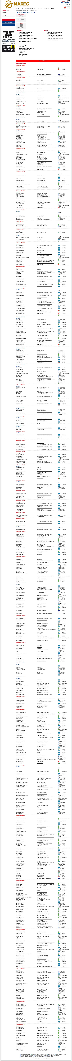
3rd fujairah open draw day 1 (26, 32)
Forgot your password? (9, 22)
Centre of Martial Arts (42, 158)
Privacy (53, 8)
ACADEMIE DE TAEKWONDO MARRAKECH (45, 701)
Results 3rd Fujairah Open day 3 (55, 38)
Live (22, 8)
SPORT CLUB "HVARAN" (41, 142)
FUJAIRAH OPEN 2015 (25, 41)
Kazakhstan (39, 552)
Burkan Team (40, 80)
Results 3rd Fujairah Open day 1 (27, 48)
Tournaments (24, 10)
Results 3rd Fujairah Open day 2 (55, 35)
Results (40, 8)
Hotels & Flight (23, 45)
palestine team (40, 69)
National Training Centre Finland (44, 74)
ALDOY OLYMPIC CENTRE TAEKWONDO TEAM (45, 260)
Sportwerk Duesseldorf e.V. (43, 692)
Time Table (22, 51)
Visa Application (23, 54)
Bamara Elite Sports (41, 1043)
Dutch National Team (41, 688)
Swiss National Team (41, 654)
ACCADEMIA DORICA (41, 721)
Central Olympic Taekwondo (43, 1009)
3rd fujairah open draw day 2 (26, 35)
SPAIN (38, 897)
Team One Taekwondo (41, 111)
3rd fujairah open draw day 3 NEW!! (28, 38)
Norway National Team (42, 599)
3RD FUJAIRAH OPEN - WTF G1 (32, 10)
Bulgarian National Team (42, 921)
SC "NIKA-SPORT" (40, 131)
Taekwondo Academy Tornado (43, 126)
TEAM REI (39, 351)
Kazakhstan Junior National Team (44, 245)
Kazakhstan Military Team (42, 955)
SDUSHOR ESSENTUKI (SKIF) (42, 103)
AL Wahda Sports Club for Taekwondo (45, 837)
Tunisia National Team (41, 568)
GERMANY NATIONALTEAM (42, 656)
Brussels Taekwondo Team (43, 535)
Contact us (46, 8)
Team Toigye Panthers (42, 186)
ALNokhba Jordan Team (42, 75)
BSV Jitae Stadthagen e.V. (42, 829)
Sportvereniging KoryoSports (44, 324)
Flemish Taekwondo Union (42, 571)
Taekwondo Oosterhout (42, 338)
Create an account (8, 24)
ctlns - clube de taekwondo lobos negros (46, 629)
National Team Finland (42, 610)
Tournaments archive (30, 8)
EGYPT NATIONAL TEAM (41, 606)
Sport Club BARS (40, 127)
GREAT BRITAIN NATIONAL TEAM (43, 335)
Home (17, 8)
